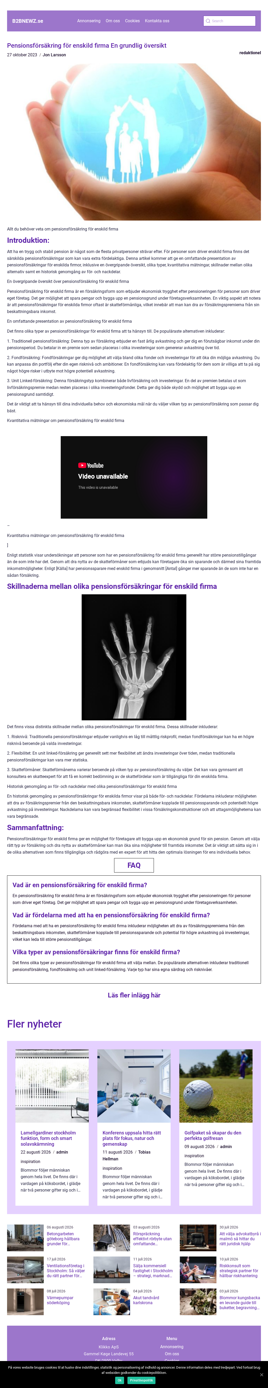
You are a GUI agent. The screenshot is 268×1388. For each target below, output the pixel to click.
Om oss (113, 20)
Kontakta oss (157, 20)
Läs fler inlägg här (134, 995)
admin (62, 1152)
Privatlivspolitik (141, 1380)
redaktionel (250, 52)
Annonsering (88, 20)
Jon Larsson (54, 54)
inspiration (30, 1161)
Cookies (132, 20)
